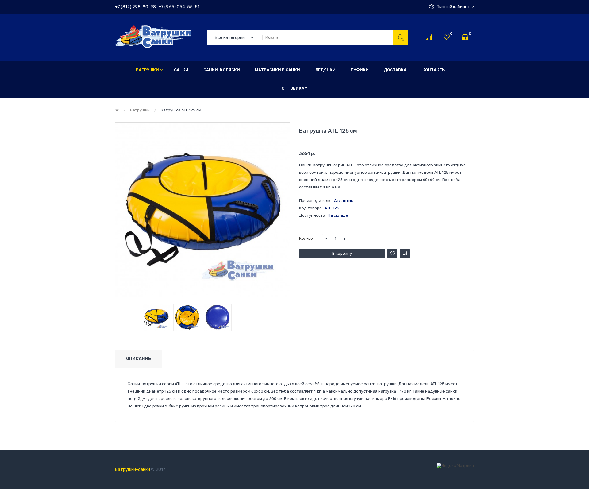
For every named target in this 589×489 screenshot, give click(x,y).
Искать (400, 37)
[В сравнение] (405, 253)
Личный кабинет (453, 7)
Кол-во (306, 238)
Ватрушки (140, 110)
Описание (138, 358)
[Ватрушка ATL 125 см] (156, 317)
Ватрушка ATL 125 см (181, 110)
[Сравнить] (429, 37)
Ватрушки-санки (132, 469)
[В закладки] (392, 253)
